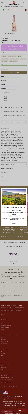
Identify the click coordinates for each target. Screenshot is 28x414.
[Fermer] (25, 190)
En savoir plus (14, 223)
